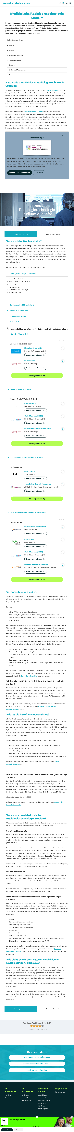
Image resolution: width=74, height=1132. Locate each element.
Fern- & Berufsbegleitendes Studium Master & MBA (29, 513)
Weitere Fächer (15, 322)
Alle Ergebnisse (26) (37, 375)
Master (11, 75)
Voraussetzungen (15, 60)
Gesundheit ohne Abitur (29, 676)
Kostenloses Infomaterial (19, 172)
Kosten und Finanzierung (17, 70)
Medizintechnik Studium (34, 112)
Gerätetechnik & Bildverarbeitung (22, 305)
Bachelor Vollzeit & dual (19, 334)
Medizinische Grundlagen (19, 311)
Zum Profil (38, 172)
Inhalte (11, 50)
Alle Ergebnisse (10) (37, 579)
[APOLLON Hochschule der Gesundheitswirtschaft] (37, 147)
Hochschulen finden (16, 55)
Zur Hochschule (18, 1129)
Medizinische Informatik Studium (37, 1064)
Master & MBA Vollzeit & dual (21, 389)
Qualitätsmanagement (18, 316)
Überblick (12, 45)
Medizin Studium (52, 90)
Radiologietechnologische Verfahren (23, 274)
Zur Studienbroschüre (7, 1129)
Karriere (12, 65)
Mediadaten (25, 1095)
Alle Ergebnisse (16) (37, 443)
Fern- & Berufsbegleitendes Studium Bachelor (27, 457)
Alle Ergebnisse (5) (37, 499)
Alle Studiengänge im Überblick (37, 1057)
